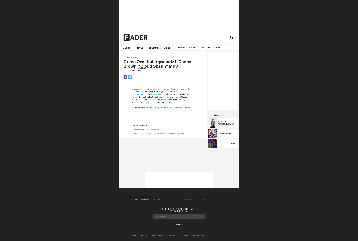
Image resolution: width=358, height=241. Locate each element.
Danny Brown (163, 97)
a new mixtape (158, 94)
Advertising (142, 197)
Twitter (209, 47)
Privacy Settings (165, 235)
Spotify (198, 199)
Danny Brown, (137, 133)
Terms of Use (153, 197)
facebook (212, 47)
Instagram (215, 197)
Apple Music (226, 197)
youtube (216, 47)
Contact (132, 197)
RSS (205, 199)
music (126, 57)
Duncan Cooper (140, 68)
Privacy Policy (166, 197)
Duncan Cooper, (149, 133)
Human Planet (149, 102)
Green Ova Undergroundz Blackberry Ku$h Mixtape (166, 108)
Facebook (196, 197)
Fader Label (145, 199)
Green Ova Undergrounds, (167, 133)
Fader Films (156, 199)
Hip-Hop (133, 57)
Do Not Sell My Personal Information (188, 235)
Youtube (206, 197)
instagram (219, 47)
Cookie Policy (133, 199)
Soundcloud (189, 199)
